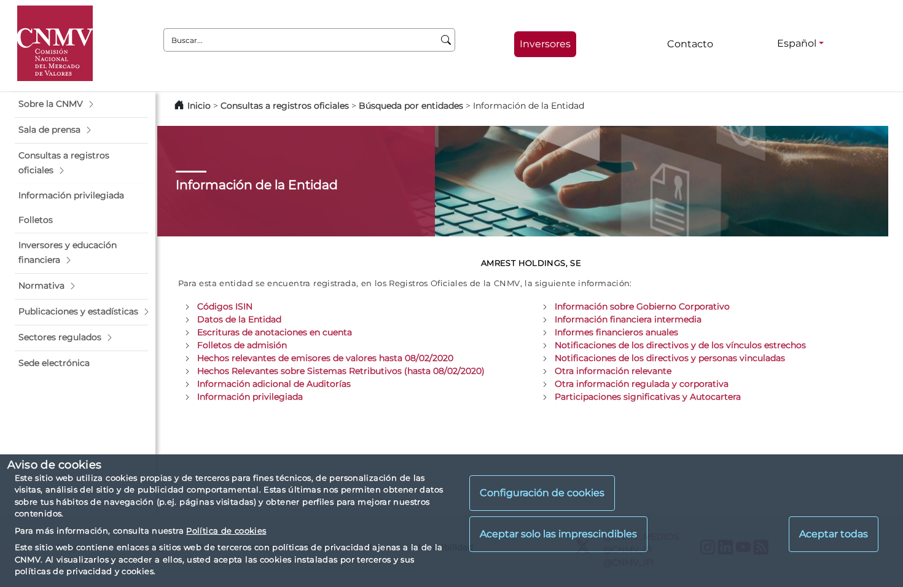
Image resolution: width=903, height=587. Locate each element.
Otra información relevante (613, 370)
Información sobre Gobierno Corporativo (642, 306)
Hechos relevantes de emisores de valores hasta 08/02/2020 (325, 357)
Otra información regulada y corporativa (642, 383)
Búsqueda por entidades (411, 105)
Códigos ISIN (224, 306)
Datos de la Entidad (239, 319)
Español (796, 43)
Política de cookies (226, 530)
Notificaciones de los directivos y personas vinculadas (670, 357)
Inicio (199, 105)
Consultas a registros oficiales (285, 105)
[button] (81, 104)
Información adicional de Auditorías (274, 383)
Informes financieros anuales (616, 332)
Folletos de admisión (242, 345)
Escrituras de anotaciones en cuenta (274, 332)
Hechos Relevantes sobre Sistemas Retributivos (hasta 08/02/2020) (341, 370)
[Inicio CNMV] (55, 43)
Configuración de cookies (542, 493)
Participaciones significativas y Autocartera (648, 396)
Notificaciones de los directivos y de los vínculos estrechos (680, 345)
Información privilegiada (250, 396)
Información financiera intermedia (628, 319)
